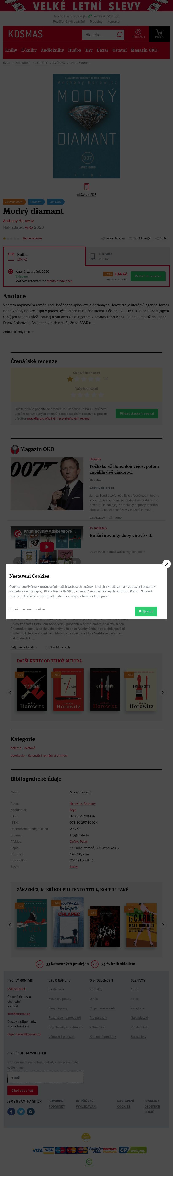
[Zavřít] (166, 564)
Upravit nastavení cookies (27, 609)
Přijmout (146, 611)
